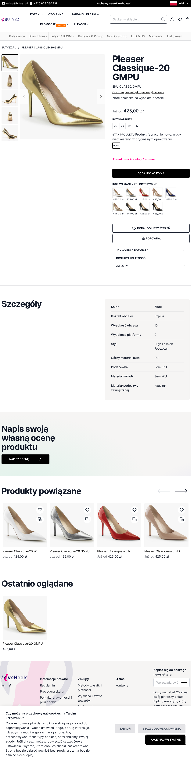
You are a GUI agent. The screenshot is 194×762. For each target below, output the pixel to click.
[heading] (96, 303)
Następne (181, 491)
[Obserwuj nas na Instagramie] (3, 685)
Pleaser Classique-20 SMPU (70, 551)
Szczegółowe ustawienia (162, 728)
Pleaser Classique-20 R (113, 551)
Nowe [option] (116, 145)
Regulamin (47, 685)
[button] (180, 3)
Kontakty (122, 685)
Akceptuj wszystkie (166, 739)
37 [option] (129, 125)
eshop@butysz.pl (17, 3)
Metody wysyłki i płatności (90, 687)
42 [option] (136, 125)
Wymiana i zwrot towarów (90, 698)
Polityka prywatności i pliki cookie (56, 700)
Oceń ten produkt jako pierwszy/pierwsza (138, 92)
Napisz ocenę (19, 459)
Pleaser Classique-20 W (20, 551)
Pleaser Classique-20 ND (162, 551)
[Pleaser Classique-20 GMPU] (25, 618)
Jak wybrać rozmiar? (132, 250)
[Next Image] (101, 96)
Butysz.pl (9, 47)
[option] (117, 193)
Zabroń (125, 728)
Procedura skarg (52, 691)
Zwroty (122, 265)
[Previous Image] (24, 96)
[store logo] (10, 19)
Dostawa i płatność (131, 258)
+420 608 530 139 (46, 3)
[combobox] (138, 19)
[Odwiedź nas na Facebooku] (9, 685)
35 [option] (115, 125)
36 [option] (122, 125)
